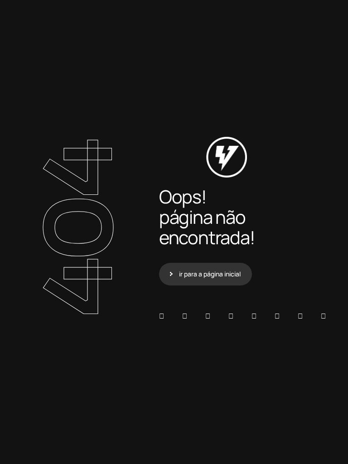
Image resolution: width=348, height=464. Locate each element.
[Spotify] (184, 316)
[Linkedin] (230, 316)
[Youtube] (323, 316)
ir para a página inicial (210, 274)
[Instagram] (253, 316)
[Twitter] (300, 316)
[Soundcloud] (161, 316)
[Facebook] (207, 316)
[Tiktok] (277, 316)
